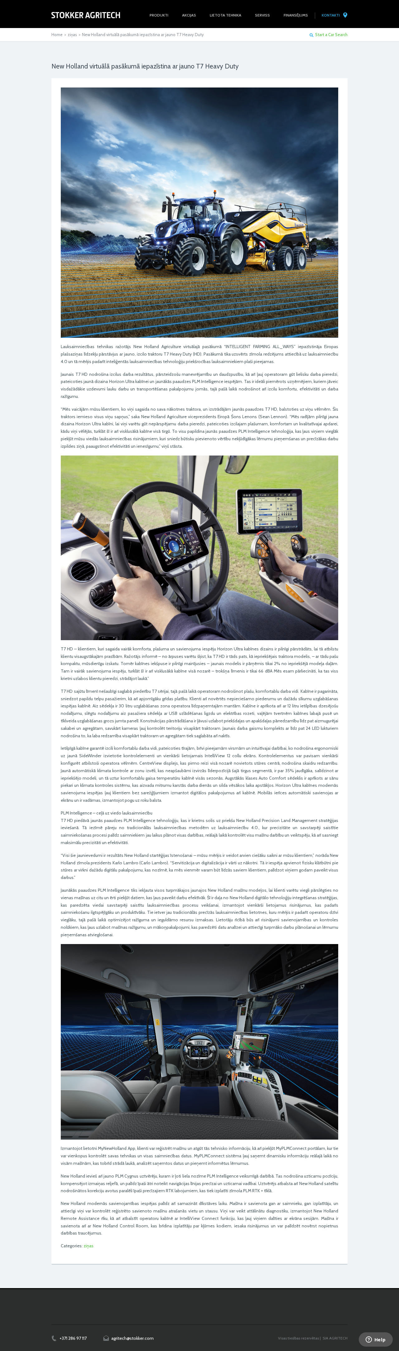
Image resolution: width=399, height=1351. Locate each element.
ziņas (72, 34)
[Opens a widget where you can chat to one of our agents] (375, 1340)
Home (57, 34)
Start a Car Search (331, 34)
